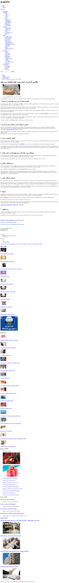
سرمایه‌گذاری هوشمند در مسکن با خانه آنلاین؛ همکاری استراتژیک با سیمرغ (14, 551)
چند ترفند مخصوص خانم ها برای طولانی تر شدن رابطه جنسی (12, 513)
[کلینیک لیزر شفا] (9, 330)
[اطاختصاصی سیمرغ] (29, 451)
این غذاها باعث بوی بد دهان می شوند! (7, 499)
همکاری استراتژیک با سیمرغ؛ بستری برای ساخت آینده (10, 535)
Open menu (2, 9)
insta (3, 6)
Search (13, 71)
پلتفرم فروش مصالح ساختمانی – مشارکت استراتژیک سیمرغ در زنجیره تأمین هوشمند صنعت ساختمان (19, 520)
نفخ (3, 240)
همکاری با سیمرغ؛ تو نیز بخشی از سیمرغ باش (9, 566)
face (3, 5)
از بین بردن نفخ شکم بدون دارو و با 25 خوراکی (9, 220)
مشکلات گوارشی (6, 241)
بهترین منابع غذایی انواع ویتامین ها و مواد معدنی (9, 204)
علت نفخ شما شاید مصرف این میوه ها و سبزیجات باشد (9, 224)
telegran (4, 7)
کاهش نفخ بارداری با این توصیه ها (6, 222)
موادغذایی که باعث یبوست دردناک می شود (8, 508)
